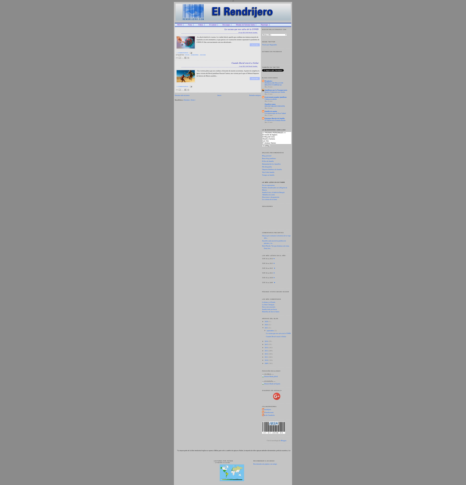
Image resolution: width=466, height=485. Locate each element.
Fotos (190, 25)
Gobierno (195, 55)
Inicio (219, 95)
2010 (266, 360)
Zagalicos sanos (270, 104)
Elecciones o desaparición (270, 197)
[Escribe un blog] (180, 58)
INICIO (179, 25)
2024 (266, 324)
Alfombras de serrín (268, 195)
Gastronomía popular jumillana (276, 97)
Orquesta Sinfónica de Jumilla (272, 169)
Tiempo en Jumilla (268, 175)
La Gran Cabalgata (268, 304)
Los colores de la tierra (269, 199)
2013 (266, 351)
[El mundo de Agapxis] (280, 135)
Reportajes (264, 25)
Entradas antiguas (255, 95)
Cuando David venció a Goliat (245, 62)
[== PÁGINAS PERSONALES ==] (280, 133)
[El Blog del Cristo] (280, 137)
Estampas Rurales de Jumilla (275, 118)
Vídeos (200, 25)
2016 (266, 341)
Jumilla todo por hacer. (269, 309)
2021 (266, 328)
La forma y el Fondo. (269, 302)
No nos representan (268, 185)
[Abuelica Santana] (280, 139)
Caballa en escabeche (271, 99)
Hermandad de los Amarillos (271, 164)
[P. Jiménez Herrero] (280, 143)
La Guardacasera (268, 412)
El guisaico (268, 81)
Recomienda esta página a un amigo (265, 464)
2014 (266, 347)
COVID (187, 55)
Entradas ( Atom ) (189, 100)
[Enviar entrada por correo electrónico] (191, 53)
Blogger (283, 440)
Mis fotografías (267, 167)
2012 (266, 354)
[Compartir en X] (182, 58)
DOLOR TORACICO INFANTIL (275, 106)
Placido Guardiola (269, 415)
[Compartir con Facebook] (185, 58)
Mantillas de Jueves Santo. (271, 312)
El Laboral (212, 25)
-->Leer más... (254, 45)
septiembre (270, 330)
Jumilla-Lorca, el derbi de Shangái (273, 192)
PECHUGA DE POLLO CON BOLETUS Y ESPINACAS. (274, 84)
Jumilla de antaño (271, 111)
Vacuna (203, 55)
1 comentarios (183, 53)
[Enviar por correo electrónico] (177, 58)
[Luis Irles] (280, 141)
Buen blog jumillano (269, 158)
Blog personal (266, 156)
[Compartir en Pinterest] (188, 58)
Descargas (226, 25)
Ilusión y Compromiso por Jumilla (275, 92)
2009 (266, 363)
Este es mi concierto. (269, 307)
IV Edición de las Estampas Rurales (275, 120)
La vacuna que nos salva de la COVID (241, 29)
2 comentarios (183, 86)
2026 (266, 321)
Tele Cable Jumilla (268, 172)
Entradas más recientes (182, 95)
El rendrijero (267, 409)
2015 (266, 344)
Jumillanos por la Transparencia (276, 90)
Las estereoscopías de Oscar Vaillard (275, 113)
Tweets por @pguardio (269, 45)
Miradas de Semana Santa (245, 25)
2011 (266, 357)
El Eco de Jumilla (268, 161)
